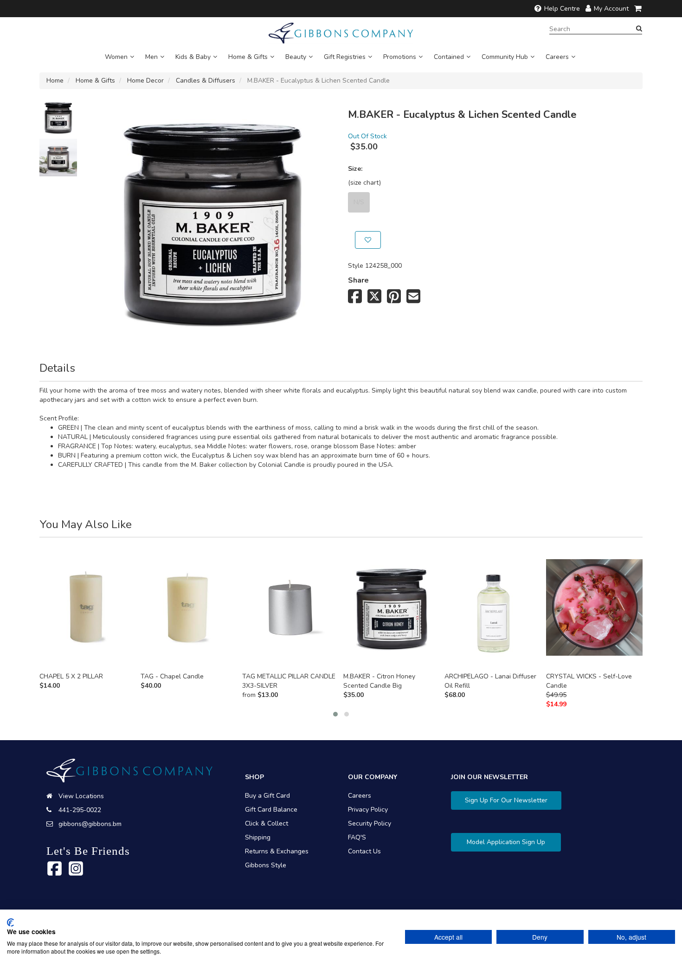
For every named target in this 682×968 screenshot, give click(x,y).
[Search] (639, 28)
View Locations (81, 796)
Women (116, 56)
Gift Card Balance (271, 809)
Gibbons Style (265, 865)
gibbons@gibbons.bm (90, 824)
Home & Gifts (248, 56)
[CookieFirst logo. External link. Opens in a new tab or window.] (10, 922)
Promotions (399, 56)
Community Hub (505, 56)
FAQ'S (357, 837)
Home (55, 80)
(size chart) (364, 182)
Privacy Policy (368, 809)
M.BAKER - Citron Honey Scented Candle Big (379, 681)
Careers (557, 56)
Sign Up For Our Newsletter (506, 800)
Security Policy (369, 823)
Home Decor (145, 80)
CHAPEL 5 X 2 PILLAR (71, 676)
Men (151, 56)
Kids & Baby (193, 56)
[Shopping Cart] (638, 8)
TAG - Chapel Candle (172, 676)
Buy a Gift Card (267, 795)
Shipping (257, 837)
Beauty (295, 56)
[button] (335, 714)
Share (358, 280)
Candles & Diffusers (205, 80)
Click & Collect (266, 823)
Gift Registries (345, 56)
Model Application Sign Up (506, 842)
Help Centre (562, 8)
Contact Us (364, 851)
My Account (611, 8)
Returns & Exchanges (277, 851)
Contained (449, 56)
